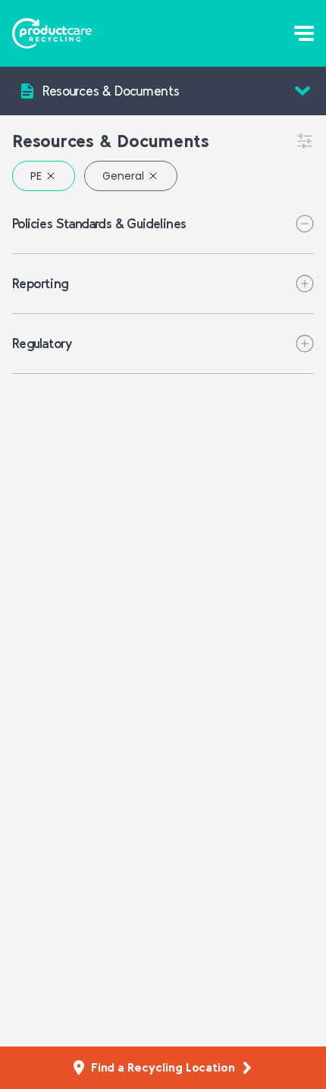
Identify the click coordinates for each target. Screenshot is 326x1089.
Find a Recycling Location (163, 1067)
